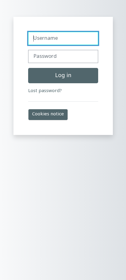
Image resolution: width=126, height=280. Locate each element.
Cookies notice (48, 114)
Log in (63, 75)
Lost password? (45, 91)
